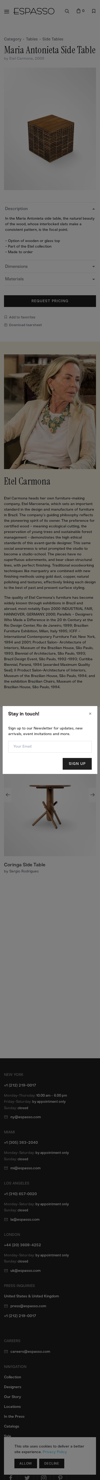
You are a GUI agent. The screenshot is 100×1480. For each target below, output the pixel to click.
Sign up (77, 763)
